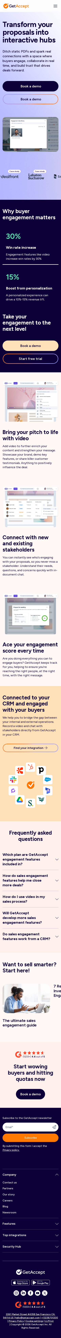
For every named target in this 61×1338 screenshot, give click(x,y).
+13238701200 (49, 1317)
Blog (5, 1206)
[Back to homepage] (16, 6)
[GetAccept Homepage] (30, 1272)
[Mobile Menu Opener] (55, 6)
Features (9, 1224)
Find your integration (28, 748)
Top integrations (14, 1235)
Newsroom (9, 1212)
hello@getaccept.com (27, 1317)
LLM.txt (49, 1321)
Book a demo (31, 86)
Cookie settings (34, 1321)
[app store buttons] (20, 1282)
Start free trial (30, 359)
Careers (8, 1200)
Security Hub (12, 1246)
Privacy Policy (16, 1321)
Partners (8, 1188)
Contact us (10, 1182)
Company (9, 1174)
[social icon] (16, 1293)
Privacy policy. (11, 1150)
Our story (9, 1194)
